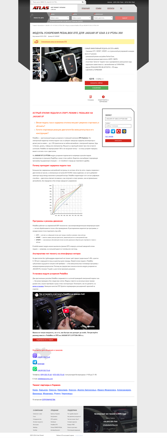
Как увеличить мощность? (74, 416)
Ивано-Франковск (106, 390)
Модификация (98, 14)
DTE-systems (54, 419)
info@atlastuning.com (45, 379)
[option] (36, 58)
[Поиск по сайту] (82, 2)
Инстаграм (36, 424)
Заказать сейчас (96, 83)
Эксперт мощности (38, 422)
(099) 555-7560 (118, 2)
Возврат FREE (71, 424)
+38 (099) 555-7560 (110, 421)
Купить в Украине (55, 413)
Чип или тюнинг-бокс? (73, 419)
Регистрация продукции (73, 430)
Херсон (72, 390)
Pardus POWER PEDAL (56, 427)
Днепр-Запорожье (86, 390)
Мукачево (48, 393)
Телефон (107, 123)
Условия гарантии (72, 422)
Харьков (43, 390)
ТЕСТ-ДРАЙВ (109, 136)
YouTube (35, 430)
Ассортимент (54, 416)
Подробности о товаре (45, 340)
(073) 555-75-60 (58, 375)
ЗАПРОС (80, 21)
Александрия (124, 390)
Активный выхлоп (55, 430)
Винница (37, 393)
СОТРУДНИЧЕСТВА (48, 400)
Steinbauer (53, 422)
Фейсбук (35, 427)
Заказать (118, 140)
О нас (34, 416)
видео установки (38, 286)
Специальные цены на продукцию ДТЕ (54, 42)
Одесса (52, 390)
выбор (124, 18)
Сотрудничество (37, 419)
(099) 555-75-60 (46, 375)
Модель (75, 14)
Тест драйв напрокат (72, 413)
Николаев (62, 390)
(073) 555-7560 (130, 2)
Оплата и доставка (72, 427)
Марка (52, 14)
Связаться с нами (37, 413)
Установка (91, 100)
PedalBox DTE (54, 424)
